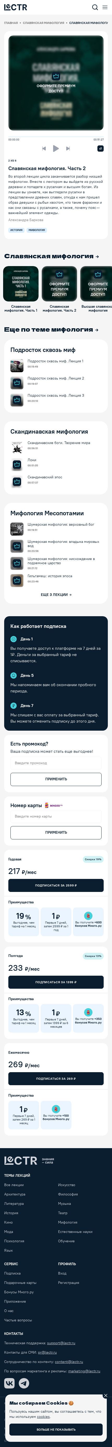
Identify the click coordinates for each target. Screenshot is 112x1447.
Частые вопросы (18, 1320)
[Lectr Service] (15, 7)
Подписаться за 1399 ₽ (55, 982)
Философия (68, 1194)
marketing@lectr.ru (84, 1371)
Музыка (64, 1203)
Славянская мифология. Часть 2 (47, 168)
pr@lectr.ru (47, 1352)
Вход (62, 1273)
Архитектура (14, 1194)
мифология (37, 230)
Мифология (67, 1222)
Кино (8, 1222)
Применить (56, 779)
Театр (62, 1213)
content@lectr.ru (69, 1362)
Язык (8, 1250)
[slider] (9, 136)
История (11, 1213)
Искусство (66, 1185)
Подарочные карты (20, 1283)
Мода (8, 1232)
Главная (11, 23)
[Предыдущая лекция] (44, 148)
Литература (14, 1203)
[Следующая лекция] (68, 148)
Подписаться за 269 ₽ (56, 1079)
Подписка (12, 1273)
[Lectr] (29, 1160)
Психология (14, 1241)
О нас (9, 1311)
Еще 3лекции (54, 595)
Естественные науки (75, 1232)
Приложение (15, 1301)
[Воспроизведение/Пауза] (56, 148)
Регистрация (68, 1283)
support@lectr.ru (61, 1343)
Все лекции (14, 1185)
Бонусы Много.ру (19, 1292)
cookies (43, 1416)
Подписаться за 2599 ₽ (56, 885)
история (16, 230)
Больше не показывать (56, 1429)
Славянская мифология (43, 23)
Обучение (66, 1241)
